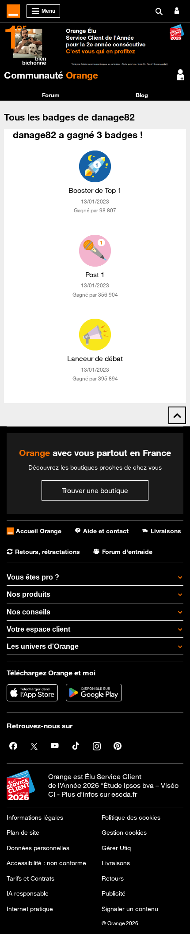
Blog (142, 94)
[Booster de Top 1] (95, 166)
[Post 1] (95, 251)
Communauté (51, 75)
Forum (51, 94)
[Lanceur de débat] (95, 334)
